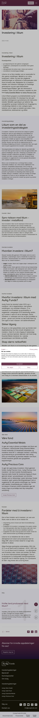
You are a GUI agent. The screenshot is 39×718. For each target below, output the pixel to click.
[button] (4, 349)
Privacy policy (34, 349)
